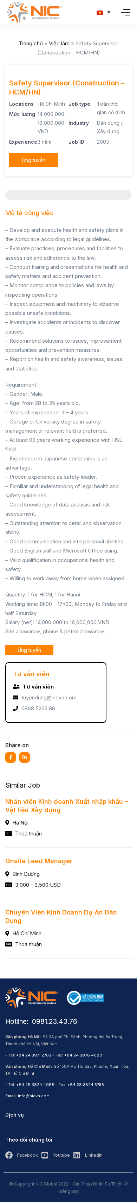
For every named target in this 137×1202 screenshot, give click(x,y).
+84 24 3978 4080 (83, 1055)
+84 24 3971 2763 (33, 1055)
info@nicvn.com (34, 1095)
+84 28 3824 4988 (35, 1084)
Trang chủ (31, 43)
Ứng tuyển (33, 160)
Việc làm (59, 43)
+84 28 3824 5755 (85, 1084)
